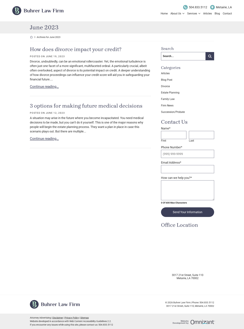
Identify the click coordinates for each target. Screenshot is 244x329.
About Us (175, 13)
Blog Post (166, 79)
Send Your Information (187, 212)
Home (164, 13)
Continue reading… (44, 86)
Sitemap (84, 317)
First (163, 140)
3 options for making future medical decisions (86, 106)
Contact (227, 13)
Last (191, 140)
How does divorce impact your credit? (75, 49)
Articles (207, 13)
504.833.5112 (198, 7)
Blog (217, 13)
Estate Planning (170, 92)
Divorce (165, 86)
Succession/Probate (173, 112)
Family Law (168, 99)
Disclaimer (57, 317)
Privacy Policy (72, 317)
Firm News (167, 105)
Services (192, 13)
